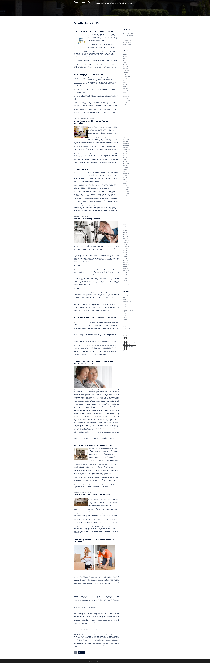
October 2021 (125, 171)
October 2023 (126, 123)
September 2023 (126, 125)
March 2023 (125, 137)
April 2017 (125, 280)
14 (129, 344)
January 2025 (125, 92)
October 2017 (125, 268)
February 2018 (126, 260)
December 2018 (126, 240)
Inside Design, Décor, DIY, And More (89, 75)
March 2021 (125, 185)
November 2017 (126, 266)
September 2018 (126, 246)
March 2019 (125, 234)
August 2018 (125, 248)
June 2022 (125, 155)
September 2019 (126, 222)
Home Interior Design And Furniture (102, 3)
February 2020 (126, 212)
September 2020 (126, 197)
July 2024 (125, 104)
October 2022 (126, 147)
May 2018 (125, 254)
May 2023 (125, 133)
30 (132, 348)
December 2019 (126, 216)
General (82, 358)
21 (129, 346)
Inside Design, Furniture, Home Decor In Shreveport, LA (95, 318)
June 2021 (125, 179)
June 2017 (125, 276)
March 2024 (125, 112)
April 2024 (125, 110)
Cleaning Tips (125, 295)
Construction (125, 297)
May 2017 (125, 278)
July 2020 (125, 201)
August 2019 (125, 224)
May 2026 (125, 60)
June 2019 (125, 228)
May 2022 (125, 157)
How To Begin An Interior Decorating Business (93, 31)
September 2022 (126, 149)
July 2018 (125, 250)
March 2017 (125, 282)
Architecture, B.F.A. (82, 169)
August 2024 (125, 102)
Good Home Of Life (82, 2)
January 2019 (125, 238)
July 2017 (125, 274)
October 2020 (126, 195)
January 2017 (125, 286)
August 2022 (125, 151)
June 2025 (125, 82)
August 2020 (125, 199)
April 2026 (125, 62)
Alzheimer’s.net (84, 410)
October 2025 (126, 74)
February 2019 (126, 236)
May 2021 (125, 181)
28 (129, 348)
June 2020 (125, 203)
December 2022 (126, 143)
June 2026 (125, 58)
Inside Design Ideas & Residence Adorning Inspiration (91, 122)
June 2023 (125, 131)
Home (97, 2)
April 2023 (125, 135)
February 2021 (126, 187)
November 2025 (126, 72)
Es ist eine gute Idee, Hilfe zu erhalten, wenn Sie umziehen (94, 541)
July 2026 (125, 56)
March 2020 (125, 209)
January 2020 (125, 214)
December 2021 (126, 167)
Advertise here (126, 324)
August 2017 (125, 272)
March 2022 (125, 161)
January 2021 (125, 189)
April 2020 (125, 208)
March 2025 (125, 88)
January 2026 (125, 68)
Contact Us (125, 326)
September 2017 (126, 270)
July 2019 (125, 226)
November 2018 (126, 242)
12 (125, 344)
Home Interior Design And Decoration (120, 2)
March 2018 (125, 258)
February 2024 (126, 114)
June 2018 (125, 252)
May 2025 (125, 84)
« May (124, 350)
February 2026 (126, 66)
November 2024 (126, 96)
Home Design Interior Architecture (106, 2)
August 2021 (125, 175)
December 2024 (126, 94)
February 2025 (126, 90)
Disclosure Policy (126, 328)
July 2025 (125, 80)
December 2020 (126, 191)
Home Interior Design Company (127, 3)
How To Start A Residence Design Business (92, 495)
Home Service (125, 319)
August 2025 (125, 78)
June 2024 (125, 106)
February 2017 (126, 284)
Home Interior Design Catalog (115, 3)
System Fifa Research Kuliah (128, 33)
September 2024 (126, 100)
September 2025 (126, 76)
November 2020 (126, 193)
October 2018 (125, 244)
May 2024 (125, 108)
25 (123, 348)
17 (134, 344)
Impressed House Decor (128, 42)
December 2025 (126, 70)
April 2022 (125, 159)
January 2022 (125, 165)
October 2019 (125, 220)
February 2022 (126, 163)
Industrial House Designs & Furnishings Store (93, 445)
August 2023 (125, 127)
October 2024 (126, 98)
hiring (107, 292)
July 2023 (125, 129)
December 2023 (126, 118)
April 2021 (125, 183)
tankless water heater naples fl (90, 271)
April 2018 (125, 256)
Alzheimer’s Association (80, 397)
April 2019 (125, 232)
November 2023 (126, 121)
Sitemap (124, 330)
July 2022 (125, 153)
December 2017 (126, 264)
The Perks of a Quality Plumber (87, 219)
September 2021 (126, 173)
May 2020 (125, 205)
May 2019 (125, 230)
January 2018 (125, 262)
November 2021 (126, 169)
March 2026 (125, 64)
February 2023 (126, 139)
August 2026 (125, 54)
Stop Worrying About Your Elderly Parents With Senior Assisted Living (93, 362)
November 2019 (126, 218)
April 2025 (125, 86)
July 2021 (125, 177)
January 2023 (125, 141)
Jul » (127, 350)
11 (123, 344)
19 (125, 346)
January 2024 (125, 116)
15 (131, 344)
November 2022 (126, 145)
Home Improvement (84, 216)
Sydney (96, 661)
